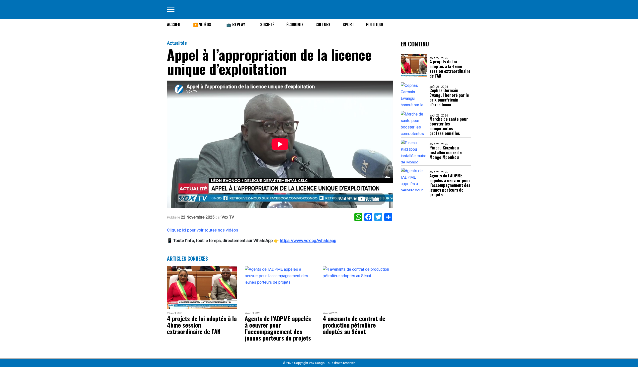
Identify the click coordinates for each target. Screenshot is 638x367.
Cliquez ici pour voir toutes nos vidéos (202, 230)
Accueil (174, 24)
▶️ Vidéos (202, 24)
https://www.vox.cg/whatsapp (308, 240)
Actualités (177, 43)
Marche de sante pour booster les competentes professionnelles (448, 126)
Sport (348, 24)
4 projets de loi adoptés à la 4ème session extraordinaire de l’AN (449, 68)
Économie (295, 24)
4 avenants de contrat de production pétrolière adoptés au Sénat (354, 325)
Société (267, 24)
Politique (375, 24)
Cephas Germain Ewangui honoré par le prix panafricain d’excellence (449, 97)
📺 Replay (235, 24)
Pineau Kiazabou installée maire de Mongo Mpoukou (445, 152)
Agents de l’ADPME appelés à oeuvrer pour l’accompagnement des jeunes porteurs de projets (449, 185)
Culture (323, 24)
